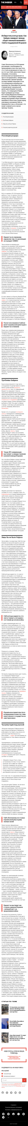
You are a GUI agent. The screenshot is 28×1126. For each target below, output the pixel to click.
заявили (4, 251)
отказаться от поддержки (9, 399)
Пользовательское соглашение (13, 1107)
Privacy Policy (18, 1086)
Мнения (14, 32)
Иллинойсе (5, 408)
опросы (12, 431)
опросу (12, 832)
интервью (4, 754)
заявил (4, 300)
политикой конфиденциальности (14, 1084)
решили (14, 228)
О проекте (13, 1105)
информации (5, 494)
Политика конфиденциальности (13, 1109)
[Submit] (24, 1080)
